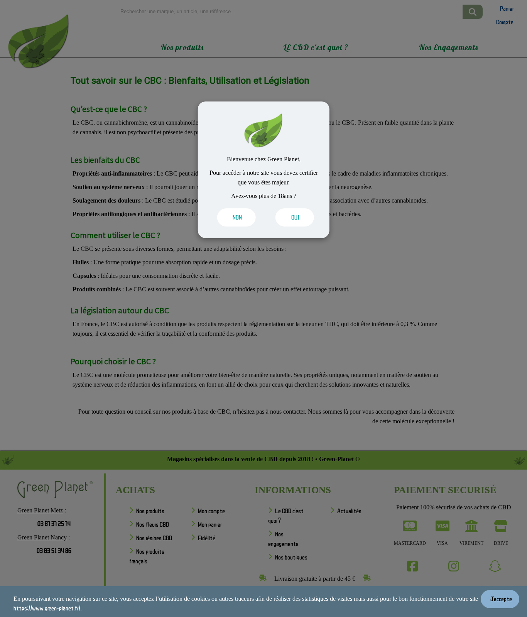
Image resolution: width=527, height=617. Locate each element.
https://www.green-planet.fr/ (47, 608)
